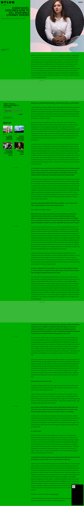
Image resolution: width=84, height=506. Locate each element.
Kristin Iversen (5, 49)
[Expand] (73, 485)
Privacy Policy (10, 118)
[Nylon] (7, 2)
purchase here (54, 494)
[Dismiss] (82, 485)
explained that (75, 55)
